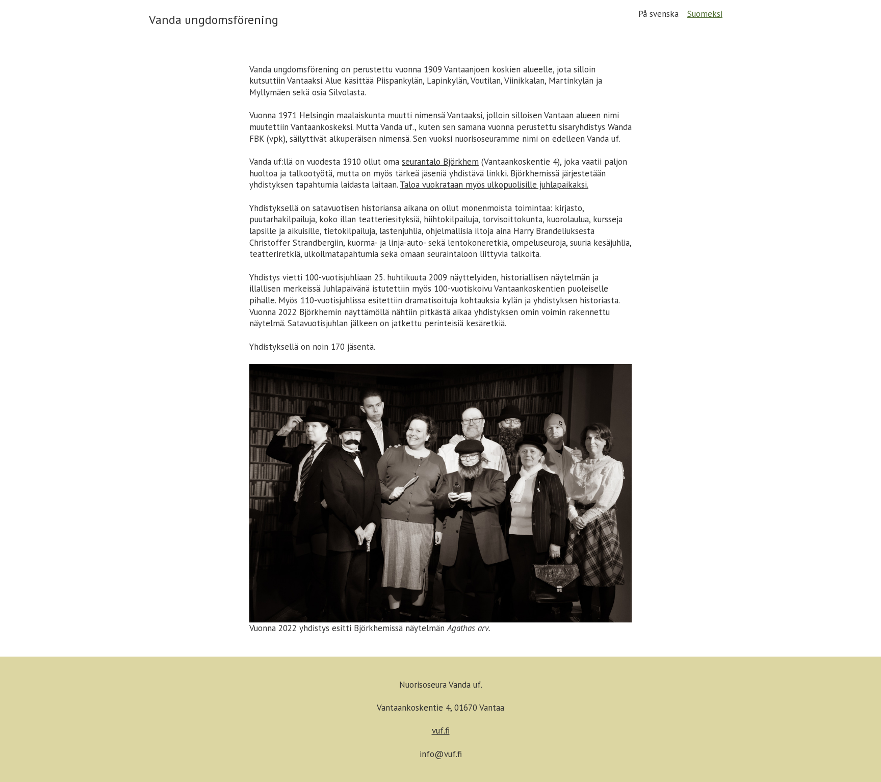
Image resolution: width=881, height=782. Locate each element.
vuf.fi (441, 730)
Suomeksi (704, 13)
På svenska (658, 13)
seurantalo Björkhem (440, 161)
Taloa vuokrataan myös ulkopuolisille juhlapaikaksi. (494, 184)
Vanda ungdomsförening (213, 20)
